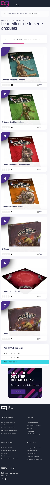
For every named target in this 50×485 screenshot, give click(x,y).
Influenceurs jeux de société (9, 430)
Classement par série (11, 362)
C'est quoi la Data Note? (33, 448)
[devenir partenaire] (25, 383)
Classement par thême (12, 353)
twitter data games (6, 479)
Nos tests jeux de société (8, 422)
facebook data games (3, 479)
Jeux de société (8, 417)
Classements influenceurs (33, 40)
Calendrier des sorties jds (8, 433)
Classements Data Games (12, 40)
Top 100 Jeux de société (8, 428)
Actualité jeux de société (8, 425)
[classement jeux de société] (18, 3)
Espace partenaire (32, 451)
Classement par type (11, 357)
